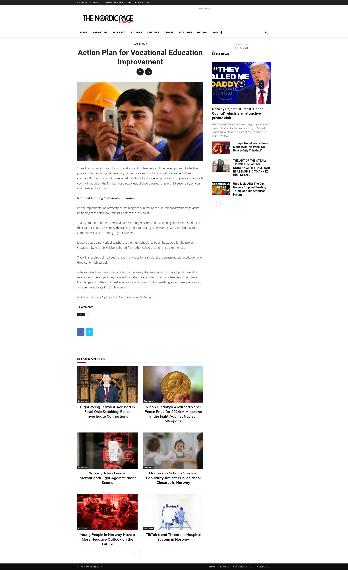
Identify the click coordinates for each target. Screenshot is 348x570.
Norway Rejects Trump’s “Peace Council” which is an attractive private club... (237, 113)
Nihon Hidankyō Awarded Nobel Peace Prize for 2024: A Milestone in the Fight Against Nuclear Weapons (173, 414)
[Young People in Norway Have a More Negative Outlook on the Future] (107, 512)
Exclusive (185, 32)
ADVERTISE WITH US (115, 2)
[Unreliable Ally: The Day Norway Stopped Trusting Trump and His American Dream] (221, 188)
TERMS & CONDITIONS (138, 2)
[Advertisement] (205, 18)
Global (202, 32)
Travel (168, 32)
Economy (119, 32)
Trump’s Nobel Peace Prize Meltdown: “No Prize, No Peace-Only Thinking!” (250, 147)
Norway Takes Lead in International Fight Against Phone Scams (107, 478)
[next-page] (142, 552)
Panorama (100, 32)
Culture (153, 32)
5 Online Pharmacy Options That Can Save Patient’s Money (114, 297)
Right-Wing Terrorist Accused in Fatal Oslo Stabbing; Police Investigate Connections (107, 412)
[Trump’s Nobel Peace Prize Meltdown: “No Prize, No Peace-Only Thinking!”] (221, 148)
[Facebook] (140, 71)
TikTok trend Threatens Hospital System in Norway (173, 537)
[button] (266, 32)
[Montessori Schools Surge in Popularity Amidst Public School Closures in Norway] (173, 450)
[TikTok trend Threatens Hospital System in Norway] (173, 512)
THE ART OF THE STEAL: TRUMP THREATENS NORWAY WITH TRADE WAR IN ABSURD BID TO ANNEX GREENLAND (251, 168)
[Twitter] (148, 71)
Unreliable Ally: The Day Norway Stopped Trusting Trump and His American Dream (249, 189)
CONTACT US (96, 2)
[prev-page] (136, 552)
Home (84, 32)
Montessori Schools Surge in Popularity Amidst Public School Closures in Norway (173, 478)
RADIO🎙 (217, 32)
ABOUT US (82, 2)
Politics (136, 32)
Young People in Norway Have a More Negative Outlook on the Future (107, 539)
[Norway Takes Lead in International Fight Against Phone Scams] (107, 450)
